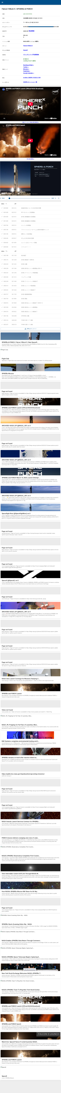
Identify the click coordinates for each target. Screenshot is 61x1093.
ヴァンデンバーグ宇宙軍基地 (31, 54)
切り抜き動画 (30, 158)
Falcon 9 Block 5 (28, 45)
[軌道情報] (31, 31)
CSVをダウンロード (32, 328)
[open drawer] (2, 2)
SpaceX (25, 50)
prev (3, 198)
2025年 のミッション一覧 (30, 82)
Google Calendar (28, 73)
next (53, 198)
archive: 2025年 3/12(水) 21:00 (31, 77)
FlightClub (26, 71)
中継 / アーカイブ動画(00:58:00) (30, 122)
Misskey (25, 69)
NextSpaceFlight (28, 65)
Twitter (25, 67)
